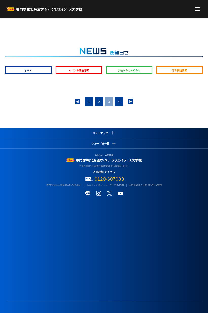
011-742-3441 (74, 185)
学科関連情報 (179, 70)
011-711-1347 (117, 185)
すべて (28, 70)
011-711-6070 (155, 185)
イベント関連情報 (79, 70)
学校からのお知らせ (129, 70)
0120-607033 (109, 179)
